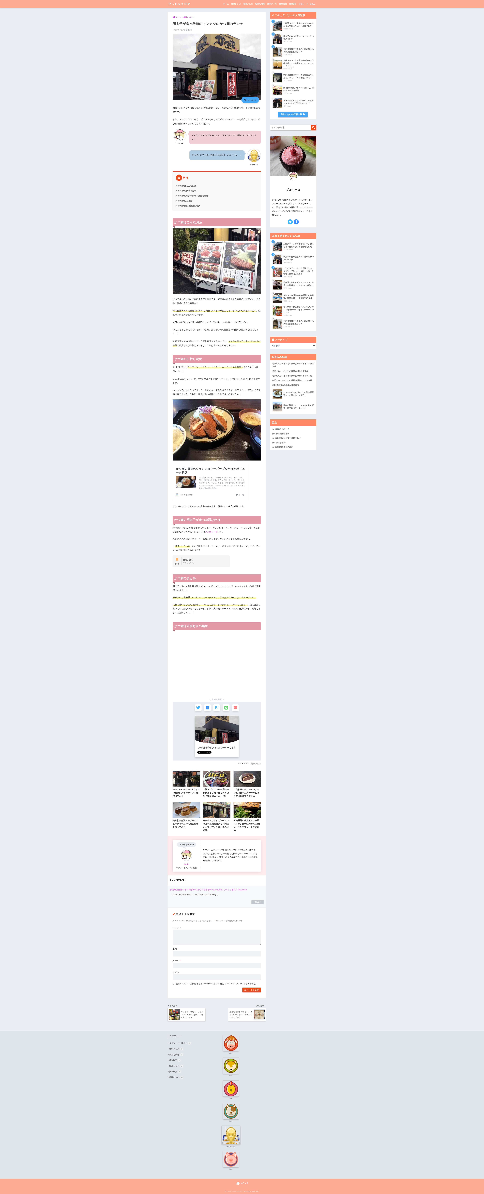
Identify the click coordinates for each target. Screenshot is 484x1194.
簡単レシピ (236, 4)
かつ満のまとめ (185, 201)
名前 (175, 949)
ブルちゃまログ (179, 4)
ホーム (226, 4)
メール (177, 961)
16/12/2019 (242, 890)
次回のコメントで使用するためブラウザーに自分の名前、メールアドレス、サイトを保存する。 (216, 984)
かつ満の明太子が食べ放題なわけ (193, 195)
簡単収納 (283, 4)
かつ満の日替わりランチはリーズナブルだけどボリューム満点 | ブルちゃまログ (203, 890)
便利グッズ (272, 4)
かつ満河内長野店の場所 (189, 206)
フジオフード (211, 532)
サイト (176, 972)
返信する (257, 902)
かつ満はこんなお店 (187, 186)
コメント (177, 927)
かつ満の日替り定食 (187, 190)
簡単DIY (292, 4)
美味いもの (248, 4)
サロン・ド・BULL (307, 4)
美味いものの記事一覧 (292, 114)
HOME (244, 1183)
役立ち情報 (260, 4)
